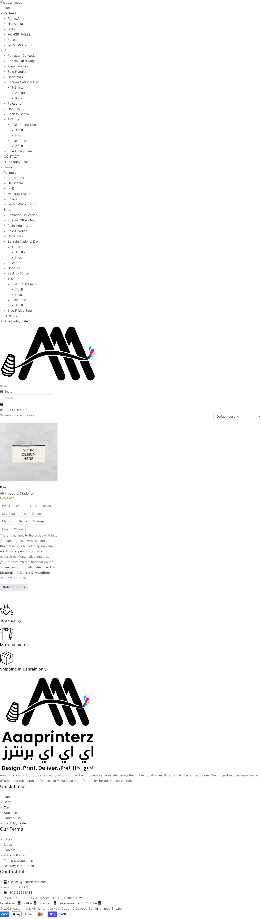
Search (5, 386)
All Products (9, 493)
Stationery (27, 493)
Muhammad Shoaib (107, 908)
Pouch (4, 487)
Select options (14, 587)
